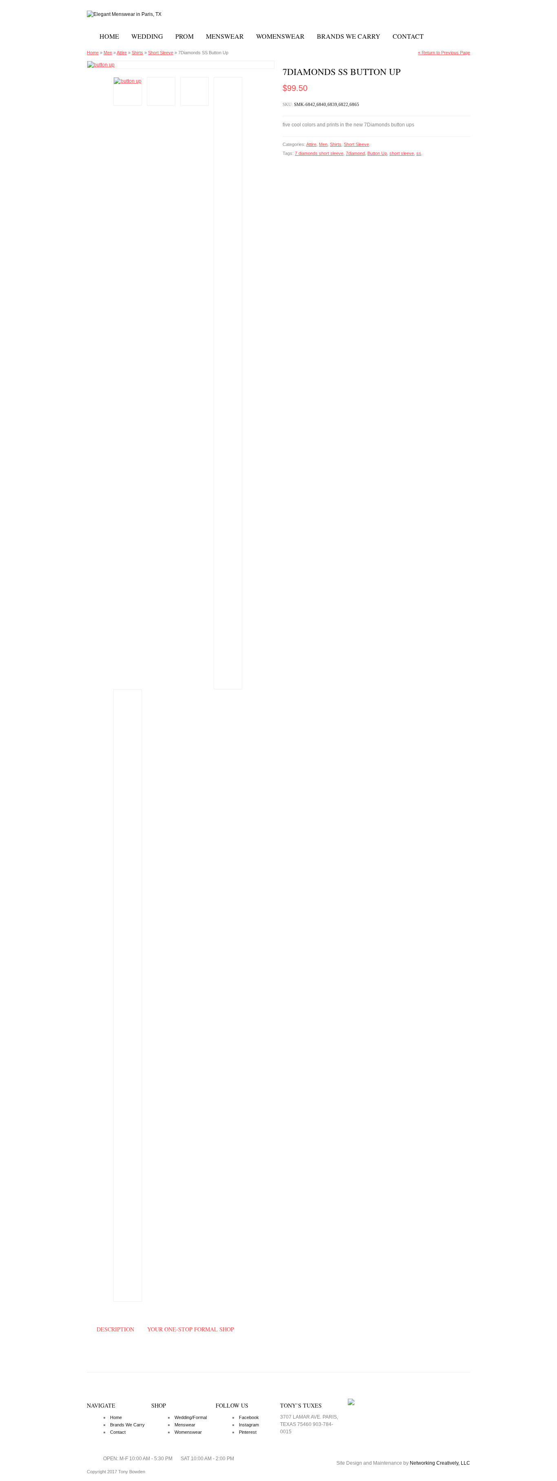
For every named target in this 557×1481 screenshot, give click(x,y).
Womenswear (280, 36)
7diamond (355, 153)
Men (108, 52)
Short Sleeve (160, 52)
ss (418, 153)
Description (115, 1329)
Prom (184, 36)
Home (109, 36)
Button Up (377, 153)
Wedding (147, 36)
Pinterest (247, 1432)
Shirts (137, 52)
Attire (122, 52)
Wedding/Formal (191, 1417)
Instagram (249, 1424)
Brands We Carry (348, 36)
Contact (408, 36)
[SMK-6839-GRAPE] (180, 65)
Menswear (225, 36)
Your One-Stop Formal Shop (190, 1329)
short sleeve (401, 153)
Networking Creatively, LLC (440, 1463)
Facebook (249, 1417)
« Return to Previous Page (444, 53)
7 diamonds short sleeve (319, 153)
